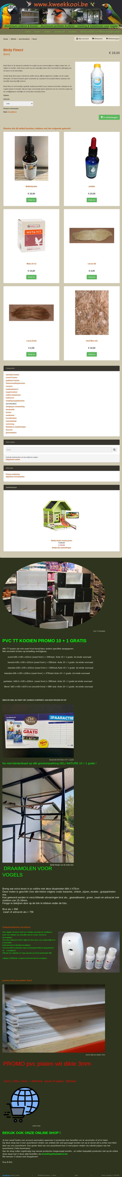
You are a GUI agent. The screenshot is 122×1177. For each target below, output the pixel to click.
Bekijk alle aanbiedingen (61, 548)
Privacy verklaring (13, 474)
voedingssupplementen (15, 401)
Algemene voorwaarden (15, 477)
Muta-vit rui (31, 264)
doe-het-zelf (60, 32)
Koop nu (31, 200)
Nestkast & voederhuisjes (16, 427)
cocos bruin (31, 341)
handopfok (10, 409)
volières (47, 32)
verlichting (10, 424)
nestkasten (10, 415)
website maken (15, 1175)
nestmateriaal (11, 421)
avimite (92, 186)
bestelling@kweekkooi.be (55, 1154)
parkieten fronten (12, 380)
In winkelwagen (110, 117)
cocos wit (92, 264)
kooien (37, 32)
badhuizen (10, 398)
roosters (9, 386)
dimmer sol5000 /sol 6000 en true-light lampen (100, 32)
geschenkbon (11, 432)
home (28, 32)
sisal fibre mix (92, 341)
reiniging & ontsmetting (15, 406)
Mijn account (83, 39)
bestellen (72, 32)
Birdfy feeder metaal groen (61, 540)
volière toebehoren (13, 395)
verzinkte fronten (12, 375)
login (76, 1175)
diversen (9, 430)
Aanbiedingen (11, 487)
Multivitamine (31, 186)
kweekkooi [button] (12, 112)
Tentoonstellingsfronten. (15, 383)
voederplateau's (12, 389)
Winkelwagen (113, 39)
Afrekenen (98, 39)
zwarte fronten (11, 377)
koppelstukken (11, 392)
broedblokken (11, 418)
